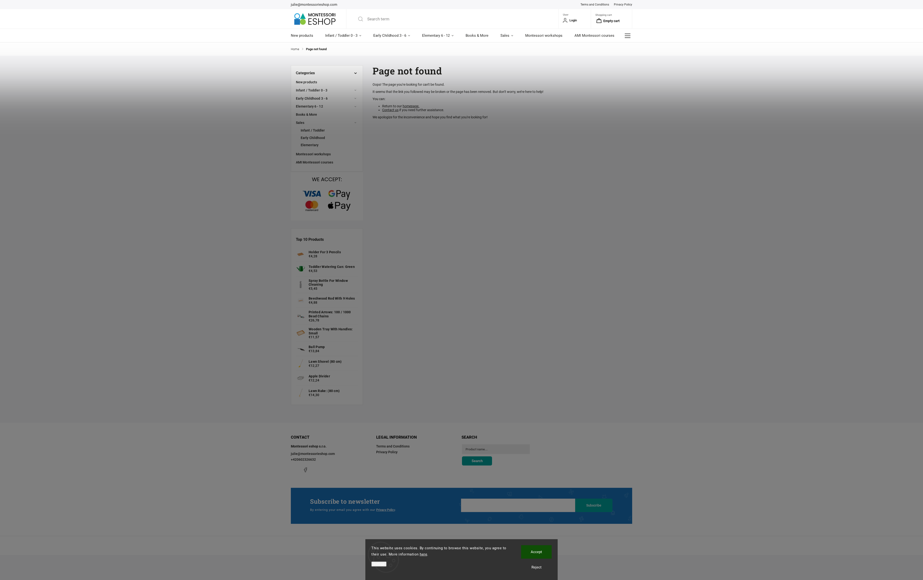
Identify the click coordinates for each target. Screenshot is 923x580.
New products (306, 82)
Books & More (306, 114)
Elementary (309, 145)
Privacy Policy (623, 4)
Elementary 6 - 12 (309, 106)
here (423, 554)
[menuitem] (305, 35)
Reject (536, 567)
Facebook (305, 469)
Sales (300, 123)
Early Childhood (313, 138)
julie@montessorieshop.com (313, 454)
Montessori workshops (313, 154)
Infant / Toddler (313, 130)
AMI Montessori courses (314, 162)
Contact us (390, 110)
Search (477, 461)
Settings (379, 564)
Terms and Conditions (594, 4)
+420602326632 (303, 459)
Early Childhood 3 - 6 (312, 98)
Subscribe (593, 505)
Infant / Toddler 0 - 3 (311, 90)
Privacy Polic (385, 510)
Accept (536, 552)
